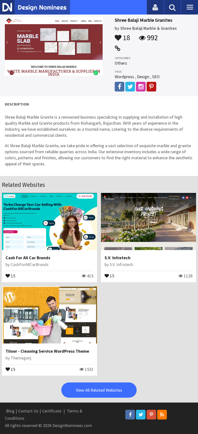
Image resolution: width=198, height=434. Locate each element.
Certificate (51, 411)
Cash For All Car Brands (28, 257)
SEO (156, 76)
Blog (10, 411)
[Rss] (162, 414)
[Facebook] (130, 414)
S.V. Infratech (117, 257)
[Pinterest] (151, 414)
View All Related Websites (99, 390)
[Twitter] (141, 414)
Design (143, 76)
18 (125, 35)
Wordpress (124, 76)
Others (121, 63)
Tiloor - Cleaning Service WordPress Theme (47, 351)
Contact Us (28, 411)
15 (12, 275)
